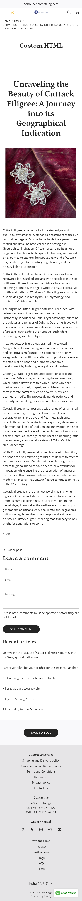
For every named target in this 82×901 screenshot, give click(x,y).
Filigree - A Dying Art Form (20, 699)
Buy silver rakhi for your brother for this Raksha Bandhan (40, 667)
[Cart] (77, 12)
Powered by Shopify (41, 896)
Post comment (21, 629)
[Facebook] (22, 829)
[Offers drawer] (12, 12)
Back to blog (41, 732)
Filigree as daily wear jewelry (22, 688)
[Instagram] (41, 829)
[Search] (69, 12)
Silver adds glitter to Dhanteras (23, 709)
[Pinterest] (50, 829)
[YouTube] (59, 829)
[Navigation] (4, 12)
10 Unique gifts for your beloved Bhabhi (29, 678)
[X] (32, 829)
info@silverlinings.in (41, 803)
